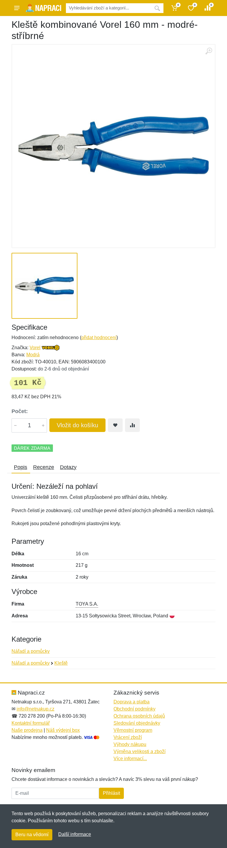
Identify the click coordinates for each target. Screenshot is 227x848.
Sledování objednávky (137, 723)
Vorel (35, 347)
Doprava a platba (132, 701)
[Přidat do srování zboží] (132, 425)
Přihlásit (111, 793)
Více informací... (130, 758)
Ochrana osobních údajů (139, 715)
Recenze (43, 467)
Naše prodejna (27, 730)
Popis (20, 467)
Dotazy (68, 467)
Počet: (20, 411)
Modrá (33, 354)
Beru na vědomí (31, 834)
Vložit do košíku (77, 425)
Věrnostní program (133, 730)
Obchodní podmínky (134, 708)
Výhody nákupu (130, 744)
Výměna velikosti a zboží (140, 751)
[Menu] (17, 8)
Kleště (61, 663)
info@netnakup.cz (35, 708)
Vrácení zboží (128, 737)
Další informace (74, 834)
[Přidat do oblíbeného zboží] (115, 425)
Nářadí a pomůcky (31, 651)
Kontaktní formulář (31, 723)
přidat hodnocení (98, 337)
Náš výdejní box (63, 730)
